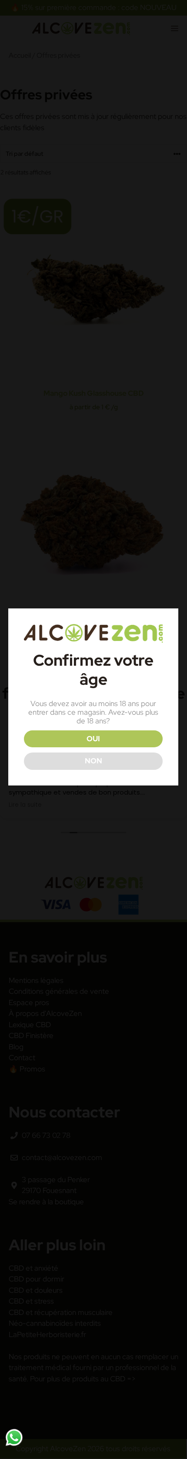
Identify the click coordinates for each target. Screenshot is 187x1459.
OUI (93, 738)
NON (93, 761)
